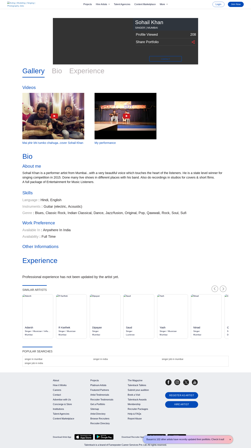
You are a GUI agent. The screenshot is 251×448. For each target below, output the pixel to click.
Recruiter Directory (100, 423)
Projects (87, 4)
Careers (57, 390)
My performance (105, 142)
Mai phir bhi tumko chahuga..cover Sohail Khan (52, 142)
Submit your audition (138, 390)
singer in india (100, 359)
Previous (214, 289)
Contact (57, 395)
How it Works (60, 385)
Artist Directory (97, 414)
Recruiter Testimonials (101, 399)
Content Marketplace (145, 4)
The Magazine (135, 380)
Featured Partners (99, 390)
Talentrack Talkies (137, 385)
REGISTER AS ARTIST (181, 395)
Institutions (58, 409)
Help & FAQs (134, 414)
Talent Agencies (122, 4)
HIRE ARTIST (181, 404)
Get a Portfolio (97, 404)
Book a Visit (134, 395)
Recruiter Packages (138, 409)
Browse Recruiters (99, 418)
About (56, 380)
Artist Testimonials (99, 395)
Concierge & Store (62, 404)
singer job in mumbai (172, 359)
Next (223, 289)
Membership (134, 404)
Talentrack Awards (137, 399)
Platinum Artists (98, 385)
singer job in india (34, 363)
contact (165, 59)
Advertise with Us (62, 399)
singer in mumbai (33, 359)
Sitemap (94, 409)
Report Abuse (135, 418)
